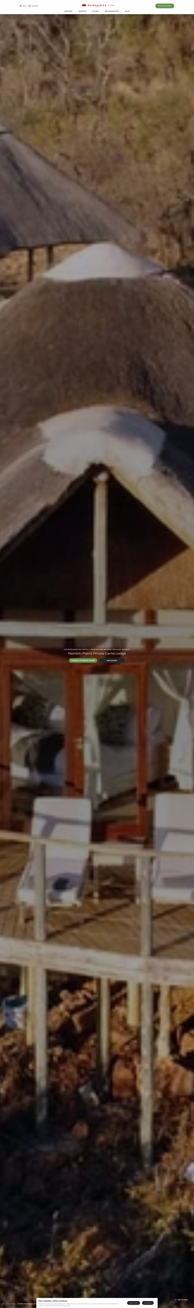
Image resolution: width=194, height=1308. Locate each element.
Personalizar (148, 1303)
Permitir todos (133, 1303)
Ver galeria (112, 660)
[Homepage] (3, 1304)
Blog (127, 11)
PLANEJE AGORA (164, 6)
